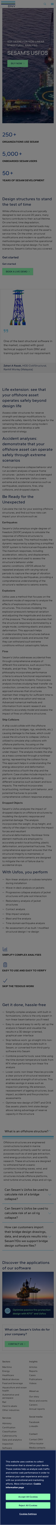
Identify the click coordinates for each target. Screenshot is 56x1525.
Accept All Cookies (28, 1496)
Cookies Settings (27, 1514)
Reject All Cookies (28, 1505)
